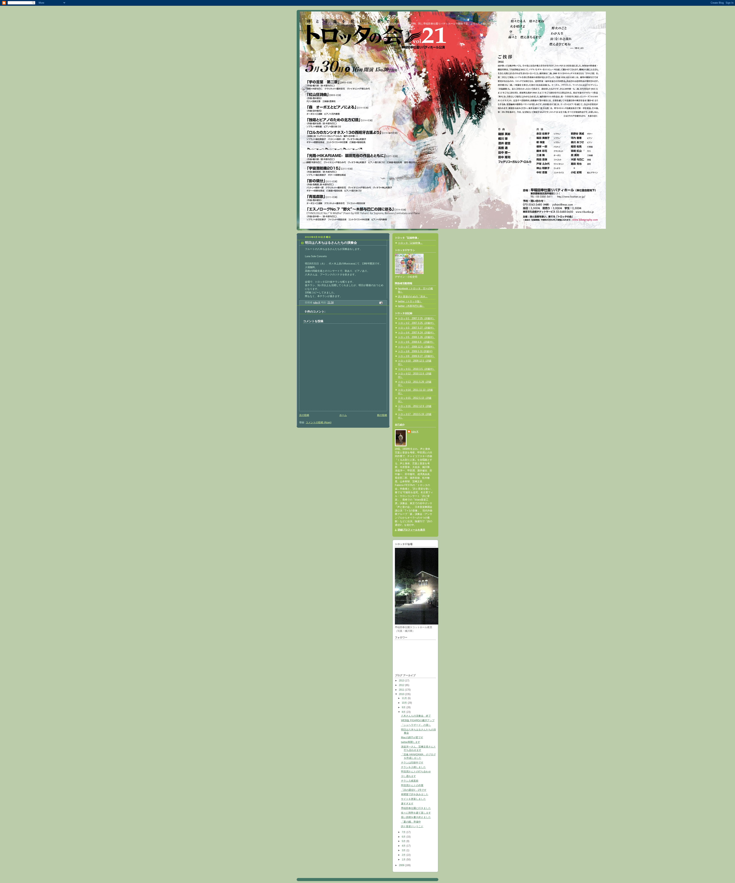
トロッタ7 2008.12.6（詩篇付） (416, 346)
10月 (405, 703)
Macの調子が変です (412, 737)
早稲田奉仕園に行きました (416, 808)
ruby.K (414, 431)
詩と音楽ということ (412, 826)
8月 (404, 712)
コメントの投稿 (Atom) (318, 422)
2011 (402, 690)
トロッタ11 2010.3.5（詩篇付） (416, 369)
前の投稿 (382, 415)
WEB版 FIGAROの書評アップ (417, 720)
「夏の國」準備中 (411, 822)
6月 (404, 836)
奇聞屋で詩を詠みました (414, 794)
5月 (404, 841)
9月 (404, 707)
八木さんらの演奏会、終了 (416, 716)
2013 (402, 680)
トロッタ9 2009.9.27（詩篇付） (416, 356)
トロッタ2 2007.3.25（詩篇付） (416, 323)
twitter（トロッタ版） (410, 301)
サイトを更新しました (413, 799)
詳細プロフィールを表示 (411, 529)
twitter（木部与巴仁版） (411, 306)
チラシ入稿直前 (409, 781)
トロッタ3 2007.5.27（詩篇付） (416, 328)
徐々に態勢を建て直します (416, 813)
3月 (404, 850)
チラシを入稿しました (413, 767)
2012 (402, 685)
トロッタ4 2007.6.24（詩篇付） (416, 332)
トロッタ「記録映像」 (410, 243)
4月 (404, 845)
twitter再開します (410, 742)
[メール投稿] (380, 302)
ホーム (343, 415)
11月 (405, 698)
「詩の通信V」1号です (413, 790)
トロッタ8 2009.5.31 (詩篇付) (415, 351)
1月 (404, 859)
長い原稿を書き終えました (416, 817)
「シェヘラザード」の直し (416, 725)
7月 (404, 832)
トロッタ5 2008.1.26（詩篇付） (416, 337)
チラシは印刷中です (412, 762)
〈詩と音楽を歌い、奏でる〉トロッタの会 (353, 17)
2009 (402, 865)
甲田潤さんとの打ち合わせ (416, 771)
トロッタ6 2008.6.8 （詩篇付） (416, 342)
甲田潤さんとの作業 (412, 785)
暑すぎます (407, 803)
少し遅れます (408, 776)
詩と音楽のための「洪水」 (413, 296)
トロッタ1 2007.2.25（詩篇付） (416, 318)
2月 (404, 855)
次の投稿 (304, 415)
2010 (402, 694)
